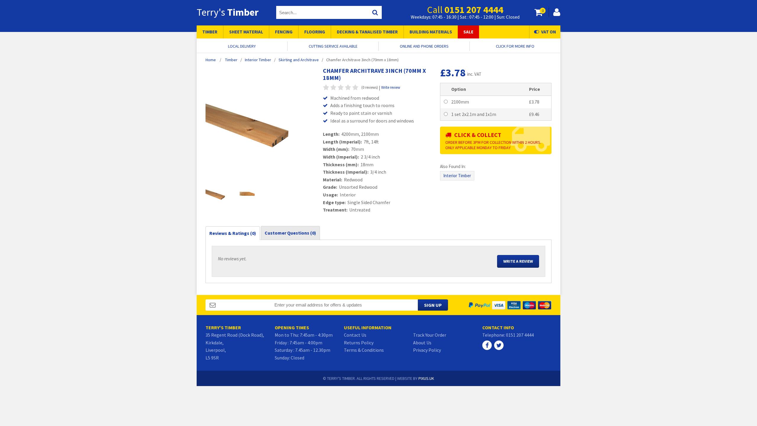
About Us (422, 343)
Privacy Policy (427, 350)
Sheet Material (246, 32)
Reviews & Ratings (232, 233)
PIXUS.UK (426, 378)
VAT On (548, 32)
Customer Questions (290, 233)
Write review (390, 87)
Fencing (283, 32)
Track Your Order (429, 335)
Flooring (314, 32)
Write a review (518, 261)
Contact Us (355, 335)
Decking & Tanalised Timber (367, 32)
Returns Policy (358, 343)
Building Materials (431, 32)
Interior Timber (457, 175)
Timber (209, 32)
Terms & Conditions (364, 350)
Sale (468, 32)
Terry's (227, 12)
